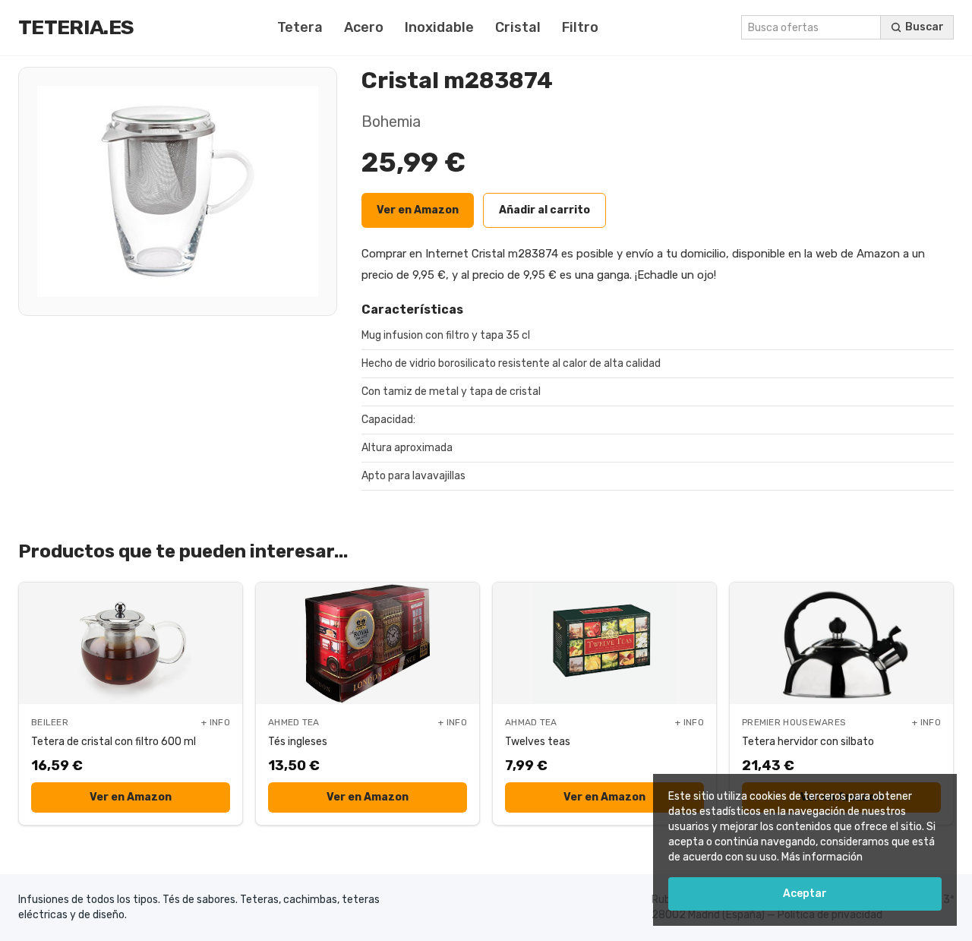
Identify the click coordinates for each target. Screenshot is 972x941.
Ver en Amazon (418, 210)
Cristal (518, 27)
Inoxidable (439, 27)
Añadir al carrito (544, 210)
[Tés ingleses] (367, 643)
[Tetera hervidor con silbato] (841, 643)
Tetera (300, 27)
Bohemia (391, 121)
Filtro (580, 27)
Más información (822, 857)
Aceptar (805, 893)
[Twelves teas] (604, 643)
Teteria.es (76, 27)
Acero (363, 27)
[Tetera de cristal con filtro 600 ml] (130, 643)
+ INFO (215, 722)
